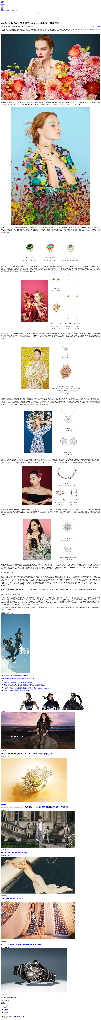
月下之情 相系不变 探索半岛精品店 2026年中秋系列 (17, 690)
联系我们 (15, 10)
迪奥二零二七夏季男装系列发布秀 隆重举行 (14, 853)
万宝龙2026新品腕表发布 (8, 997)
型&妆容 (3, 4)
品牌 (2, 9)
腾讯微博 (8, 10)
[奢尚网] (21, 19)
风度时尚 (6, 1012)
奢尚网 (2, 1)
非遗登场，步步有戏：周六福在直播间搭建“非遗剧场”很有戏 (19, 687)
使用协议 (16, 1016)
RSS (12, 10)
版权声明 (21, 1016)
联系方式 (11, 1016)
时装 (2, 2)
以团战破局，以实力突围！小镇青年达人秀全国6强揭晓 (18, 682)
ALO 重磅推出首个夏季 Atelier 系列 (12, 898)
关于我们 (6, 1016)
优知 (5, 1007)
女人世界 (6, 1009)
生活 (2, 7)
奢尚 (2, 6)
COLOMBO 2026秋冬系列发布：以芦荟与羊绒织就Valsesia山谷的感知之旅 (23, 684)
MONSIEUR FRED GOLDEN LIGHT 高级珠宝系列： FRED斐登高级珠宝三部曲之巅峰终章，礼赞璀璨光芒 (34, 807)
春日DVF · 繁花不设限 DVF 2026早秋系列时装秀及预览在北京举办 (21, 944)
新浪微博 (3, 10)
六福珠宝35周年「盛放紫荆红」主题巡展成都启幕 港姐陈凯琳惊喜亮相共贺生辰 (24, 685)
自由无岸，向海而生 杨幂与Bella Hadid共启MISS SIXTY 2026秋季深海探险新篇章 (26, 754)
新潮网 (5, 1010)
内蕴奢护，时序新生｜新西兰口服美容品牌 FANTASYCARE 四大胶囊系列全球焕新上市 (27, 689)
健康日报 (6, 1006)
